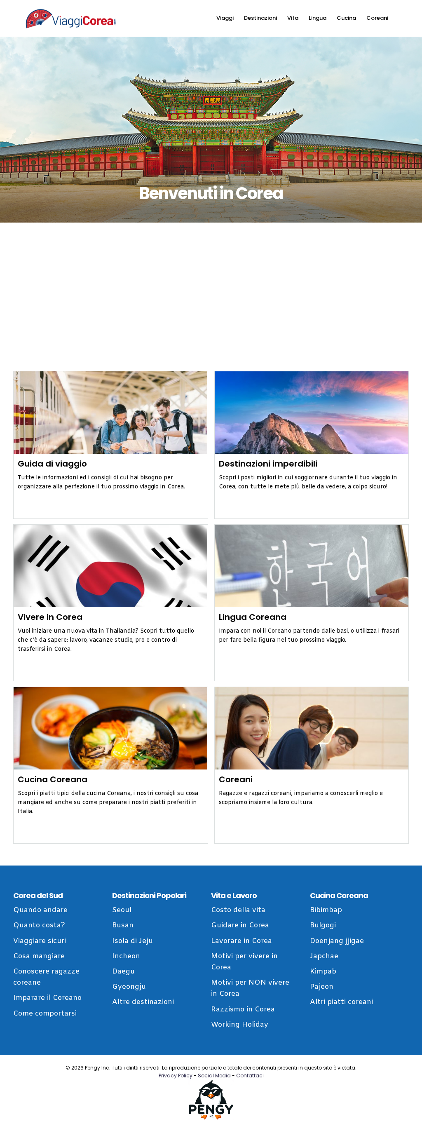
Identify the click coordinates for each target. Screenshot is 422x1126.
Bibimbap (326, 910)
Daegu (123, 971)
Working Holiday (239, 1025)
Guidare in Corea (240, 925)
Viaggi (225, 18)
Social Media (214, 1075)
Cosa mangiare (39, 956)
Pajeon (321, 987)
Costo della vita (238, 910)
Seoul (121, 910)
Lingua (317, 18)
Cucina (346, 18)
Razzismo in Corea (243, 1009)
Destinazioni (260, 18)
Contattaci (250, 1075)
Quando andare (40, 910)
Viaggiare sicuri (39, 941)
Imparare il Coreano (47, 998)
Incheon (126, 956)
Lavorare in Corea (241, 941)
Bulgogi (323, 925)
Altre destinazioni (143, 1002)
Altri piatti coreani (341, 1002)
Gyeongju (129, 987)
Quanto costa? (39, 925)
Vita (292, 18)
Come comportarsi (45, 1013)
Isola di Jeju (132, 941)
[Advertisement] (211, 296)
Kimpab (323, 971)
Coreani (377, 18)
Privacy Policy (175, 1075)
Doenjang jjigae (337, 941)
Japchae (324, 956)
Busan (123, 925)
